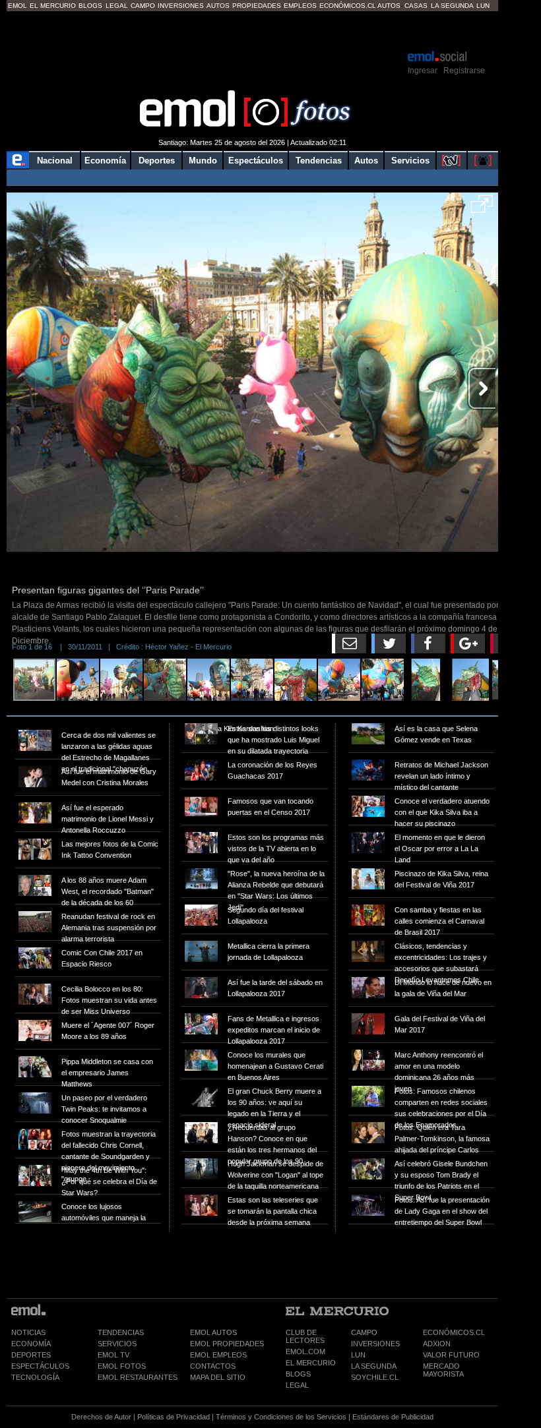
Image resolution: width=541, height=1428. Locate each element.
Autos (218, 5)
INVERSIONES (375, 1344)
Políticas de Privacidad (173, 1417)
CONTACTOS (213, 1366)
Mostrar (252, 29)
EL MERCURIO (311, 1363)
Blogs (90, 5)
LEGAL (297, 1385)
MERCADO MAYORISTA (443, 1370)
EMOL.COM (305, 1351)
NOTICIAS (28, 1332)
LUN (358, 1355)
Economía (105, 160)
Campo (143, 5)
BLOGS (298, 1374)
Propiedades (256, 5)
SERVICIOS (117, 1344)
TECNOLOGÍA (35, 1377)
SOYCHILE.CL (374, 1377)
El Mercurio (53, 5)
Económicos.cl (347, 5)
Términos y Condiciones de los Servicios (281, 1417)
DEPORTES (31, 1355)
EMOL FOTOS (122, 1366)
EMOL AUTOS (213, 1332)
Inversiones (181, 5)
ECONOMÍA (31, 1344)
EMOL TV (113, 1355)
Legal (117, 5)
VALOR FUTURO (451, 1355)
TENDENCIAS (121, 1332)
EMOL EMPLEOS (218, 1355)
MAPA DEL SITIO (217, 1377)
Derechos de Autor (101, 1417)
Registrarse (464, 70)
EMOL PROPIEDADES (227, 1344)
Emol (17, 5)
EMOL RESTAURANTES (137, 1377)
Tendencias (319, 160)
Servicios (410, 160)
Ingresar (422, 70)
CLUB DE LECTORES (305, 1336)
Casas (416, 5)
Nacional (55, 160)
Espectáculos (255, 160)
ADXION (437, 1344)
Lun (483, 5)
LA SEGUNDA (374, 1366)
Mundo (203, 160)
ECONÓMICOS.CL (454, 1332)
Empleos (300, 5)
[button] (481, 208)
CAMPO (364, 1332)
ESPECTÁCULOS (40, 1366)
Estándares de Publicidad (392, 1417)
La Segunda (452, 5)
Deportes (157, 160)
